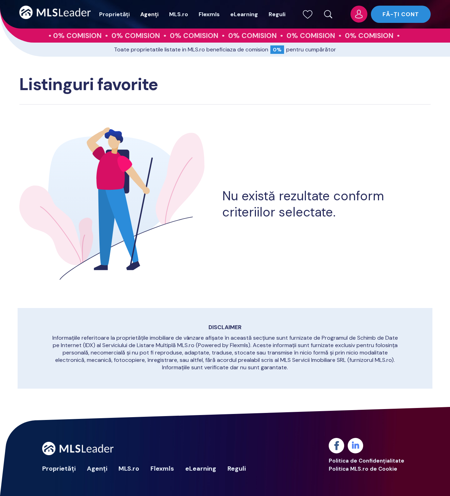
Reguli (277, 14)
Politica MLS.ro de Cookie (363, 468)
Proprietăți (114, 14)
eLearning (244, 14)
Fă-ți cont (400, 14)
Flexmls (209, 14)
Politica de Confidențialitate (366, 460)
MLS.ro (178, 14)
